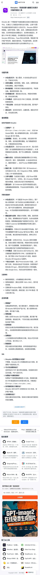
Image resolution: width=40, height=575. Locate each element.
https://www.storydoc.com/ (18, 17)
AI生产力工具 (7, 412)
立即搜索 (20, 497)
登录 (37, 2)
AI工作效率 (29, 13)
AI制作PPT (22, 13)
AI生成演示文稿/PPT (20, 407)
